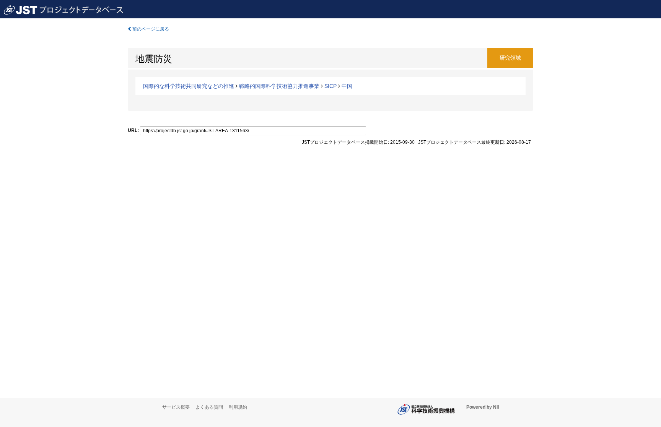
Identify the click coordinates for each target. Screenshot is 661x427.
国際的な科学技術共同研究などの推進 (188, 86)
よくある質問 (209, 407)
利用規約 (238, 407)
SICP (330, 86)
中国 (347, 86)
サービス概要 (176, 407)
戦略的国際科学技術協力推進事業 (279, 86)
